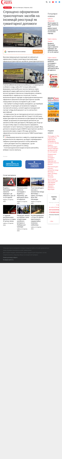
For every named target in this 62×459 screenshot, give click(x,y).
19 (52, 212)
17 (49, 212)
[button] (46, 2)
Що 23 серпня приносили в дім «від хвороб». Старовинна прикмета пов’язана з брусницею (53, 184)
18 (51, 212)
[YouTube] (53, 2)
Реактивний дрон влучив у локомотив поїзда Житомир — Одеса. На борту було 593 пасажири (37, 193)
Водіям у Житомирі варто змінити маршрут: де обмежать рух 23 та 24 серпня (9, 192)
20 (54, 212)
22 (57, 212)
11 (51, 210)
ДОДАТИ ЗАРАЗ (38, 51)
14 (55, 210)
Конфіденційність (8, 260)
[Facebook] (56, 2)
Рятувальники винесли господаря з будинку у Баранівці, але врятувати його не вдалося (22, 193)
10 (49, 210)
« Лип (51, 221)
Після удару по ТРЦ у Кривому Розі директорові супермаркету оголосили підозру (53, 28)
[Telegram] (59, 2)
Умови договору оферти (10, 257)
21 (55, 212)
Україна (50, 41)
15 (57, 210)
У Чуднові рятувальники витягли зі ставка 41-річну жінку (9, 218)
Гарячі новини (52, 39)
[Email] (49, 2)
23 (58, 212)
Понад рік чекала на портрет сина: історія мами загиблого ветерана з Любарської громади (23, 221)
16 (58, 210)
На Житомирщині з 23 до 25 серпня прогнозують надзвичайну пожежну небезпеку (37, 220)
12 (52, 210)
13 (54, 210)
